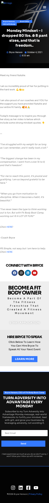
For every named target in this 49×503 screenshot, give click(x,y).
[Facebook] (15, 273)
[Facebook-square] (28, 487)
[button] (44, 7)
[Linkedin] (28, 273)
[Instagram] (21, 273)
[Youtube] (35, 273)
